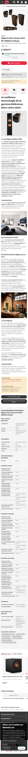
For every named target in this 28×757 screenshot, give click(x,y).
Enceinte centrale (6, 636)
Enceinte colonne (20, 634)
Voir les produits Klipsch (14, 397)
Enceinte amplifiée (6, 638)
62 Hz (17, 576)
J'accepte (21, 748)
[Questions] (23, 90)
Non (17, 444)
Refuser (5, 744)
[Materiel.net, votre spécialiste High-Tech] (7, 2)
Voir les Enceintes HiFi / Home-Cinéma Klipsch (14, 401)
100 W (17, 565)
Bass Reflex (18, 446)
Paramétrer (6, 748)
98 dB (17, 476)
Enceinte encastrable (7, 640)
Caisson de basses (16, 636)
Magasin (18, 1)
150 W (17, 472)
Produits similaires (17, 654)
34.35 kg (18, 509)
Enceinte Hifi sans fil (17, 638)
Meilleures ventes (6, 654)
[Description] (5, 90)
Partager (7, 70)
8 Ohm (17, 480)
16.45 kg (18, 553)
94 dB (17, 568)
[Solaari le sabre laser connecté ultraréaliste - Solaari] (17, 751)
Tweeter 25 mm (21, 590)
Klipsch (3, 36)
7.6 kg (17, 596)
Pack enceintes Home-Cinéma (9, 642)
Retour (4, 6)
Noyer (17, 460)
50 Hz (17, 531)
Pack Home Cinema (21, 442)
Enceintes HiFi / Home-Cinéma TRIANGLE (13, 698)
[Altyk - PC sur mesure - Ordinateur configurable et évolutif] (9, 751)
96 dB (17, 524)
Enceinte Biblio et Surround (8, 634)
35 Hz (17, 483)
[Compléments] (14, 90)
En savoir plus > (12, 740)
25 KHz (17, 488)
